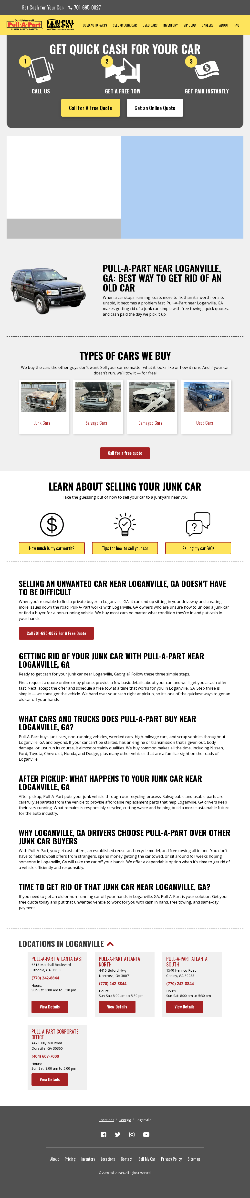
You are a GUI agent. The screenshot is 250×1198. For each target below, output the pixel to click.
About (224, 25)
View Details (50, 1007)
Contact (127, 1159)
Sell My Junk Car (125, 25)
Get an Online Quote (155, 107)
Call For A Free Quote (90, 107)
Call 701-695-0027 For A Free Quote (56, 633)
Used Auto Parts (95, 25)
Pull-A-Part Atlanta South (187, 961)
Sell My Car (146, 1159)
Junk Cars (42, 423)
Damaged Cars (150, 423)
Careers (207, 25)
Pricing (70, 1159)
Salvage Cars (96, 423)
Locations (106, 1119)
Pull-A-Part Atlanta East (57, 959)
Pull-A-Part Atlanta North (119, 961)
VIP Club (190, 25)
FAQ (236, 25)
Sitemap (194, 1159)
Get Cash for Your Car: (61, 7)
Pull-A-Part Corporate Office (54, 1034)
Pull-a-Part (43, 24)
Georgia (125, 1119)
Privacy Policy (171, 1159)
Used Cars (150, 25)
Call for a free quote (125, 453)
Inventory (170, 25)
